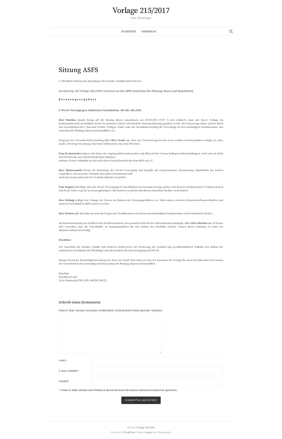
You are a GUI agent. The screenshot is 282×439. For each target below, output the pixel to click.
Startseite (128, 31)
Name (63, 361)
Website (64, 381)
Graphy (148, 432)
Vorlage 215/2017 (140, 11)
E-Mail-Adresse (69, 371)
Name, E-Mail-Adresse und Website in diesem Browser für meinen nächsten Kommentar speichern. (119, 390)
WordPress (129, 432)
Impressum (148, 31)
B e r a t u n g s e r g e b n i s (77, 99)
